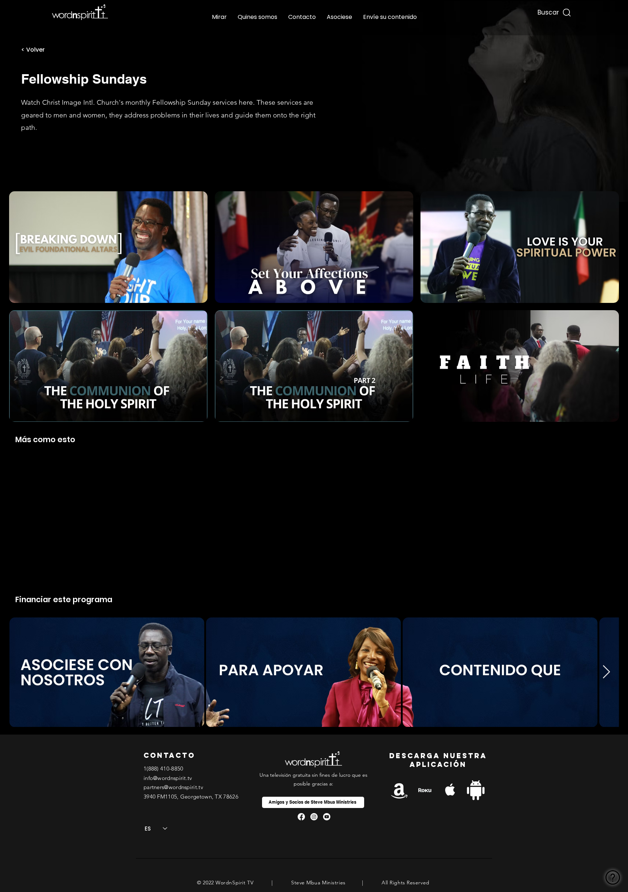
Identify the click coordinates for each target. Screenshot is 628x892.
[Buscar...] (547, 10)
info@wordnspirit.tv (168, 778)
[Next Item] (606, 672)
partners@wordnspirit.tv (173, 787)
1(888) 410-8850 (164, 768)
